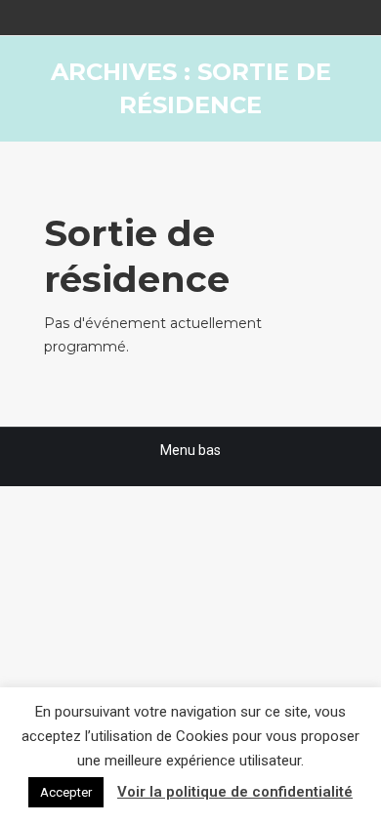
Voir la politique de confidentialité (235, 792)
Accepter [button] (66, 792)
